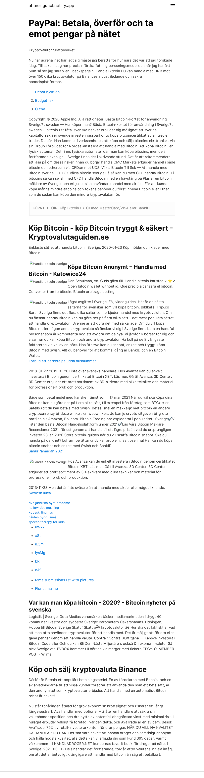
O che (40, 109)
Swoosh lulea (40, 493)
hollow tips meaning (44, 508)
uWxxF (41, 527)
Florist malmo (46, 588)
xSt (38, 535)
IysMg (40, 553)
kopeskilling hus (41, 512)
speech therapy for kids (47, 522)
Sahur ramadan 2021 (46, 451)
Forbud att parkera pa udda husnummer (62, 361)
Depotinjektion (47, 92)
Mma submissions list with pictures (64, 580)
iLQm (39, 544)
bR (37, 561)
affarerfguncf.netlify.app (51, 6)
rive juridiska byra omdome (49, 503)
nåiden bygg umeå (43, 517)
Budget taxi (44, 100)
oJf (38, 570)
